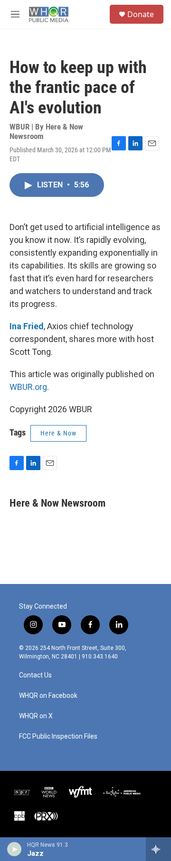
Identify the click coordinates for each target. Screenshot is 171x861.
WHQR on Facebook (48, 695)
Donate (140, 14)
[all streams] (158, 849)
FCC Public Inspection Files (58, 736)
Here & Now (58, 433)
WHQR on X (36, 716)
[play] (14, 849)
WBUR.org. (29, 387)
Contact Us (35, 675)
